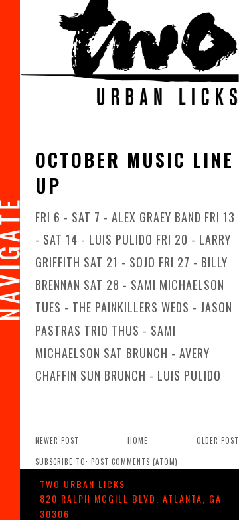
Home (137, 440)
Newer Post (57, 440)
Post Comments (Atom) (134, 461)
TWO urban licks (82, 484)
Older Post (218, 440)
